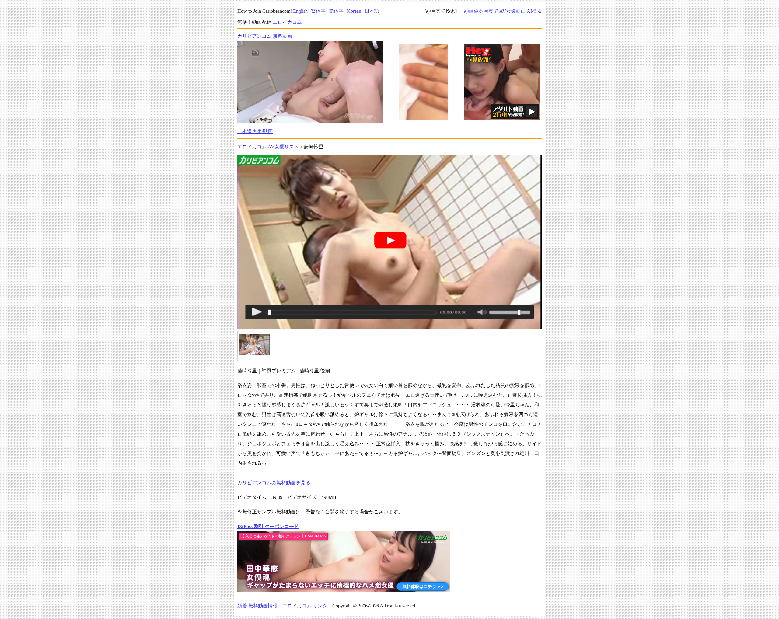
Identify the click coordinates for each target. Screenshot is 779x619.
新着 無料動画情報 (257, 605)
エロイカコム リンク (304, 605)
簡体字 (336, 11)
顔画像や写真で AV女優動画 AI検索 (503, 11)
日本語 (372, 11)
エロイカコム (287, 22)
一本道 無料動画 (255, 131)
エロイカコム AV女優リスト (268, 146)
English (300, 11)
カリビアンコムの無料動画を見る (273, 482)
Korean (354, 11)
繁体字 (318, 11)
